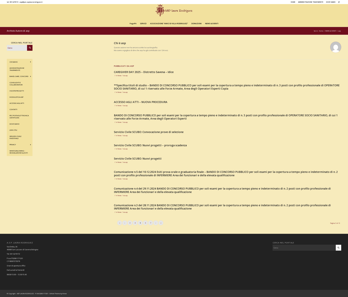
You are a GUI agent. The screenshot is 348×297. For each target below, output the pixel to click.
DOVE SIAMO (330, 2)
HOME (293, 2)
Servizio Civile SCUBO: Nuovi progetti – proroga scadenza (150, 145)
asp (126, 76)
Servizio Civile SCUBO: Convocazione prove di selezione (149, 132)
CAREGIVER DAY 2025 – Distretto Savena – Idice (144, 72)
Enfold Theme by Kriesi (58, 294)
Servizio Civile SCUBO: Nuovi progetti (137, 158)
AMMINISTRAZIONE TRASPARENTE (310, 2)
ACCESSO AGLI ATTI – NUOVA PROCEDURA (140, 102)
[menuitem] (293, 2)
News (119, 76)
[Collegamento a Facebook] (339, 2)
